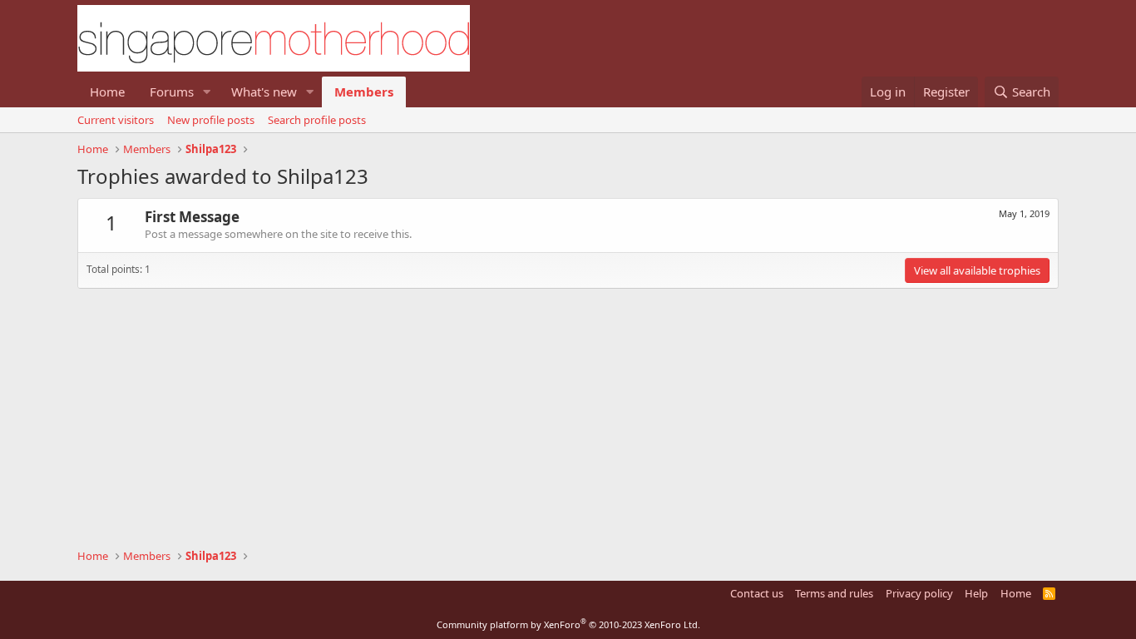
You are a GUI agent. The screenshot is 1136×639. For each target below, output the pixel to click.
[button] (207, 92)
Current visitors (115, 119)
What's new (264, 91)
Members (363, 91)
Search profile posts (317, 119)
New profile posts (210, 119)
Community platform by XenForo (568, 624)
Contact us (756, 593)
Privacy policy (919, 593)
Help (976, 593)
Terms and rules (834, 593)
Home (107, 91)
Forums (172, 91)
